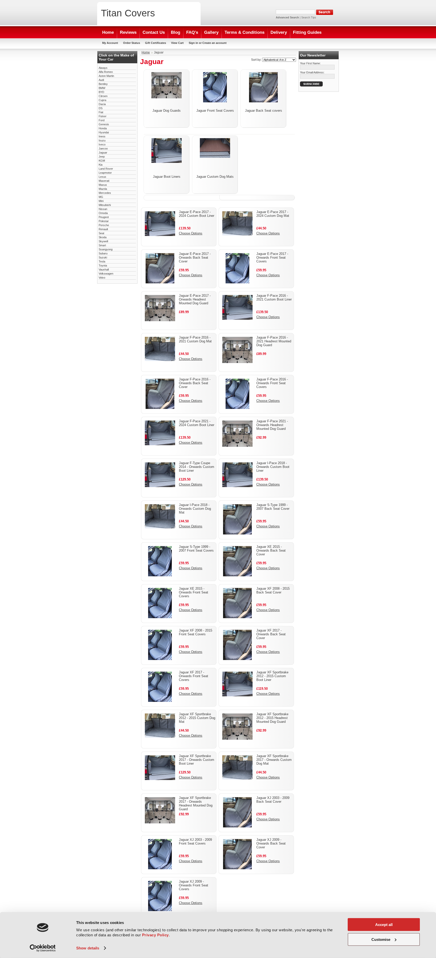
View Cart (177, 42)
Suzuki (103, 257)
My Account (110, 42)
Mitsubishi (105, 204)
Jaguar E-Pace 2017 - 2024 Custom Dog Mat (272, 214)
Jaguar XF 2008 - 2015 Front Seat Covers (195, 632)
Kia (100, 164)
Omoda (103, 213)
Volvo (102, 277)
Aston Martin (106, 75)
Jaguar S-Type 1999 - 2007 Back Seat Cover (272, 507)
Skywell (103, 241)
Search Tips (308, 17)
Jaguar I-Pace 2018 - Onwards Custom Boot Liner (272, 466)
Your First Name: (310, 63)
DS (100, 108)
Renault (103, 229)
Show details (87, 948)
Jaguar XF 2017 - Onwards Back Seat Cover (271, 634)
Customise (380, 939)
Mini (101, 200)
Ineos (102, 136)
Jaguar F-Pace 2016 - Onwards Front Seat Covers (272, 383)
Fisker (102, 116)
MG (101, 196)
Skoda (102, 237)
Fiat (101, 112)
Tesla (102, 261)
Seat (101, 233)
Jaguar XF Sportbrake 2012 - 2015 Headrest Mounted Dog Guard (272, 718)
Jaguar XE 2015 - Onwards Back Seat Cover (271, 550)
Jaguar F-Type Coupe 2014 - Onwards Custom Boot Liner (196, 466)
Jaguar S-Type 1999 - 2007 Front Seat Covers (196, 548)
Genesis (104, 124)
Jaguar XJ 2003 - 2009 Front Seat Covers (195, 841)
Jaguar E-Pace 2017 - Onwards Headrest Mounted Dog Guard (195, 299)
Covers (128, 13)
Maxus (103, 184)
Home (146, 52)
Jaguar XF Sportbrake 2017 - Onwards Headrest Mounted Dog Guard (195, 803)
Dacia (102, 104)
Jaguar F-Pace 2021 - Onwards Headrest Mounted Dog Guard (272, 425)
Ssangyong (106, 249)
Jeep (102, 156)
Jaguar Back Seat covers (263, 110)
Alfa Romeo (106, 71)
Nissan (103, 209)
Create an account (214, 42)
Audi (101, 79)
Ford (101, 120)
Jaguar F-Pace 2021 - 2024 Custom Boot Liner (196, 423)
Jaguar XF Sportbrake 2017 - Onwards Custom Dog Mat (274, 759)
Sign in (193, 42)
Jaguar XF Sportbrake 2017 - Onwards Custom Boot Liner (196, 759)
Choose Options (190, 233)
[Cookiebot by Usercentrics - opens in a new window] (43, 948)
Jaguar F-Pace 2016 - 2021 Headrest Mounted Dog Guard (273, 341)
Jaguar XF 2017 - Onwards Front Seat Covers (193, 676)
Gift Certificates (155, 42)
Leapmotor (105, 172)
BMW (102, 87)
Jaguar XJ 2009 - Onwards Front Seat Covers (193, 885)
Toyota (103, 265)
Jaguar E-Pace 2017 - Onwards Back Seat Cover (195, 257)
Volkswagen (106, 273)
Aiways (103, 67)
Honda (103, 128)
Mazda (103, 188)
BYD (101, 92)
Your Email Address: (312, 72)
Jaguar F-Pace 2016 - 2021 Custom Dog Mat (195, 339)
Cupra (102, 100)
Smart (102, 245)
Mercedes (105, 192)
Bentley (103, 83)
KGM (102, 160)
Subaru (103, 253)
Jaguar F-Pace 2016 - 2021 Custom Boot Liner (274, 297)
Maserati (104, 180)
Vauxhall (104, 269)
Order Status (131, 42)
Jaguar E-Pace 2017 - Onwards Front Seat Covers (272, 257)
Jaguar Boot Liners (166, 176)
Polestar (104, 221)
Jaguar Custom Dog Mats (215, 176)
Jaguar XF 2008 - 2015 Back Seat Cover (273, 590)
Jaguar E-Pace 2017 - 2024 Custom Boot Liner (196, 214)
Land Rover (106, 168)
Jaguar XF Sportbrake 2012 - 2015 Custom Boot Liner (272, 676)
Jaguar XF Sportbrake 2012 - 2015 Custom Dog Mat (197, 718)
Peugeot (104, 217)
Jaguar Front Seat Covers (215, 110)
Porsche (104, 225)
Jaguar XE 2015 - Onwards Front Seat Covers (193, 592)
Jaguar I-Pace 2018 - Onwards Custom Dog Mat (195, 508)
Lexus (102, 176)
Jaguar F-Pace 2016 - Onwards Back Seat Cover (194, 383)
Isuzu (102, 140)
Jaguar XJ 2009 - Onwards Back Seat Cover (271, 843)
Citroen (103, 96)
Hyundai (104, 132)
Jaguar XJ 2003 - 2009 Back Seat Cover (272, 799)
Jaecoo (103, 148)
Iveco (102, 144)
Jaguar (103, 152)
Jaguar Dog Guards (166, 110)
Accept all (384, 924)
